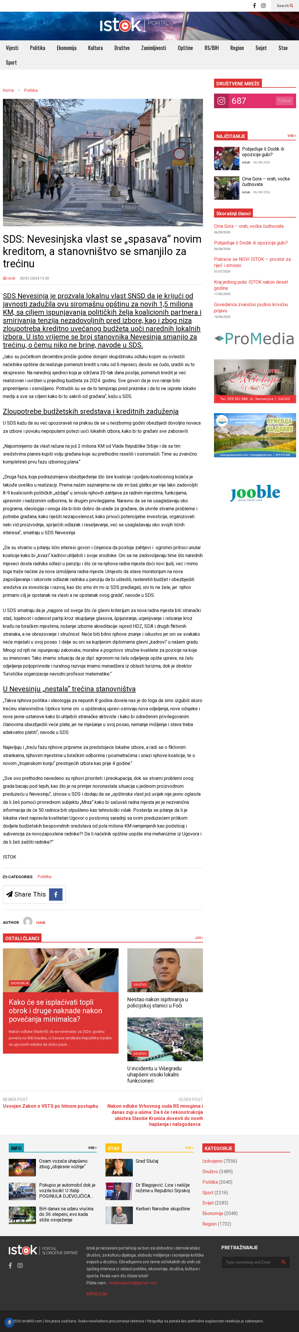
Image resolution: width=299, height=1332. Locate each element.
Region (237, 47)
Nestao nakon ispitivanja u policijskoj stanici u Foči (157, 1002)
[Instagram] (263, 6)
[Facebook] (254, 6)
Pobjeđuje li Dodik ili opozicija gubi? (263, 151)
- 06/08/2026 (260, 162)
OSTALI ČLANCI (22, 938)
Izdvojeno (212, 1161)
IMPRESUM (96, 1294)
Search (283, 6)
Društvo (122, 47)
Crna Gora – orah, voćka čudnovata (249, 226)
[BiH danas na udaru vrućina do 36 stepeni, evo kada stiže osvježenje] (22, 1215)
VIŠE (291, 135)
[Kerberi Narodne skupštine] (119, 1215)
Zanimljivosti (153, 47)
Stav (283, 47)
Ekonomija (67, 47)
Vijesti (12, 47)
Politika (37, 47)
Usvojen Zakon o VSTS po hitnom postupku (50, 1106)
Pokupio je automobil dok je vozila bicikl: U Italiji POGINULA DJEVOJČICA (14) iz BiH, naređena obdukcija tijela (67, 1196)
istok (10, 278)
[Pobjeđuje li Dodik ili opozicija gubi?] (226, 158)
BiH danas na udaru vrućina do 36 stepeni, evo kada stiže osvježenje (66, 1214)
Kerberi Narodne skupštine (163, 1209)
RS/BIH (212, 47)
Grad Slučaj (147, 1161)
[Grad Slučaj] (119, 1167)
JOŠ (198, 938)
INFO (16, 1148)
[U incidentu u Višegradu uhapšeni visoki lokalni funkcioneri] (165, 1039)
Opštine (185, 47)
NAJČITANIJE (230, 136)
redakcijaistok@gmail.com (133, 1283)
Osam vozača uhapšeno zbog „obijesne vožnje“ (63, 1163)
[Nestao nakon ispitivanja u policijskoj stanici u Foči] (165, 970)
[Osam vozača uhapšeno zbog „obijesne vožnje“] (22, 1167)
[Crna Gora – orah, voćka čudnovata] (226, 188)
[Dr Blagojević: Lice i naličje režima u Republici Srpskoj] (119, 1191)
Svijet (261, 47)
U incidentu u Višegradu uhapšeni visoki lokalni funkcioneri (154, 1074)
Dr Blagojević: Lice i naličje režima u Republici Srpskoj (163, 1187)
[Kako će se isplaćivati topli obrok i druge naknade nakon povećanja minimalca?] (61, 970)
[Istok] (149, 26)
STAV (113, 1148)
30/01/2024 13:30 (34, 278)
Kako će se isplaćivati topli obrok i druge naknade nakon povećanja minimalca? (55, 1010)
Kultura (95, 47)
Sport (11, 62)
